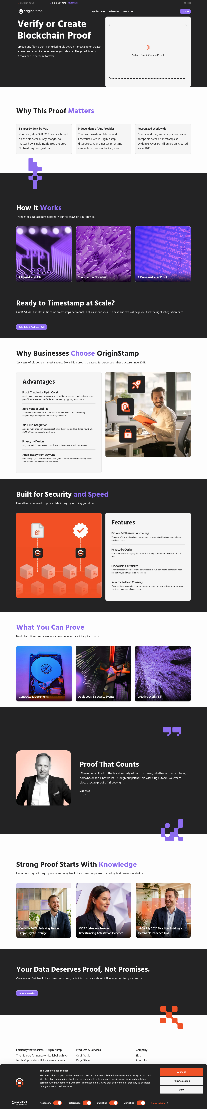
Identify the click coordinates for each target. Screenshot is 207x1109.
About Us (141, 1060)
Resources (127, 11)
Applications (98, 11)
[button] (58, 395)
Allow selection (182, 1081)
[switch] (87, 1103)
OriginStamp (83, 1060)
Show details (158, 1103)
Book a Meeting (27, 993)
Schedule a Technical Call (32, 327)
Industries (114, 11)
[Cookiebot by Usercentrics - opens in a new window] (19, 1103)
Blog (138, 1055)
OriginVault (83, 1055)
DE (185, 3)
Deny (181, 1089)
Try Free (185, 11)
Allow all (181, 1072)
